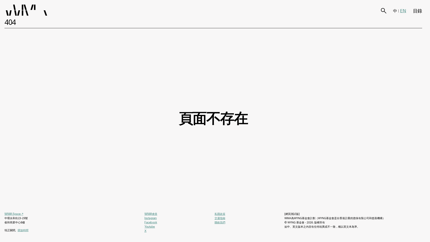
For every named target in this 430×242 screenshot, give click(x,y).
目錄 (417, 10)
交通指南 (220, 218)
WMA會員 (150, 214)
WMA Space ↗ (13, 214)
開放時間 (23, 230)
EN (403, 10)
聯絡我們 (220, 222)
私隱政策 (220, 214)
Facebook (150, 222)
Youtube (149, 226)
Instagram (150, 218)
